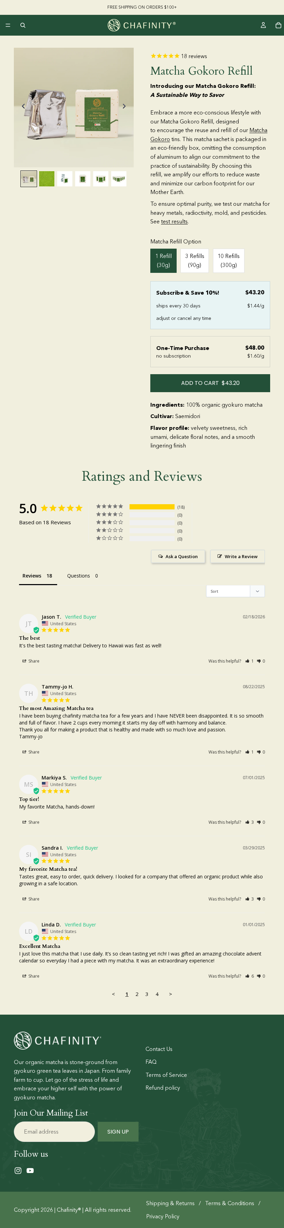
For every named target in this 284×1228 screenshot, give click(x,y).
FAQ (151, 1062)
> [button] (170, 993)
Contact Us (158, 1048)
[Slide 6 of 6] (118, 178)
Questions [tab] (78, 575)
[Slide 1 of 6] (28, 178)
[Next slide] (126, 107)
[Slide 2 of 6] (46, 178)
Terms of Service (166, 1075)
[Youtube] (30, 1170)
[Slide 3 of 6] (64, 178)
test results (174, 221)
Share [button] (33, 661)
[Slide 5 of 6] (100, 178)
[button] (250, 661)
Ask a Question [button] (182, 556)
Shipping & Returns (170, 1203)
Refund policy (162, 1087)
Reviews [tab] (32, 575)
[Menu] (8, 25)
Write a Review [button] (241, 556)
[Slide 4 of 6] (82, 178)
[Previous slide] (21, 107)
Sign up (118, 1131)
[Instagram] (18, 1170)
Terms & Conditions (229, 1203)
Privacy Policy (162, 1216)
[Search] (22, 25)
